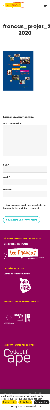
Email (6, 177)
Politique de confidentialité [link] (23, 406)
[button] (45, 5)
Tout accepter (9, 402)
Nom (6, 165)
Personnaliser (41, 402)
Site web (7, 189)
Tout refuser (25, 402)
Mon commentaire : (12, 123)
